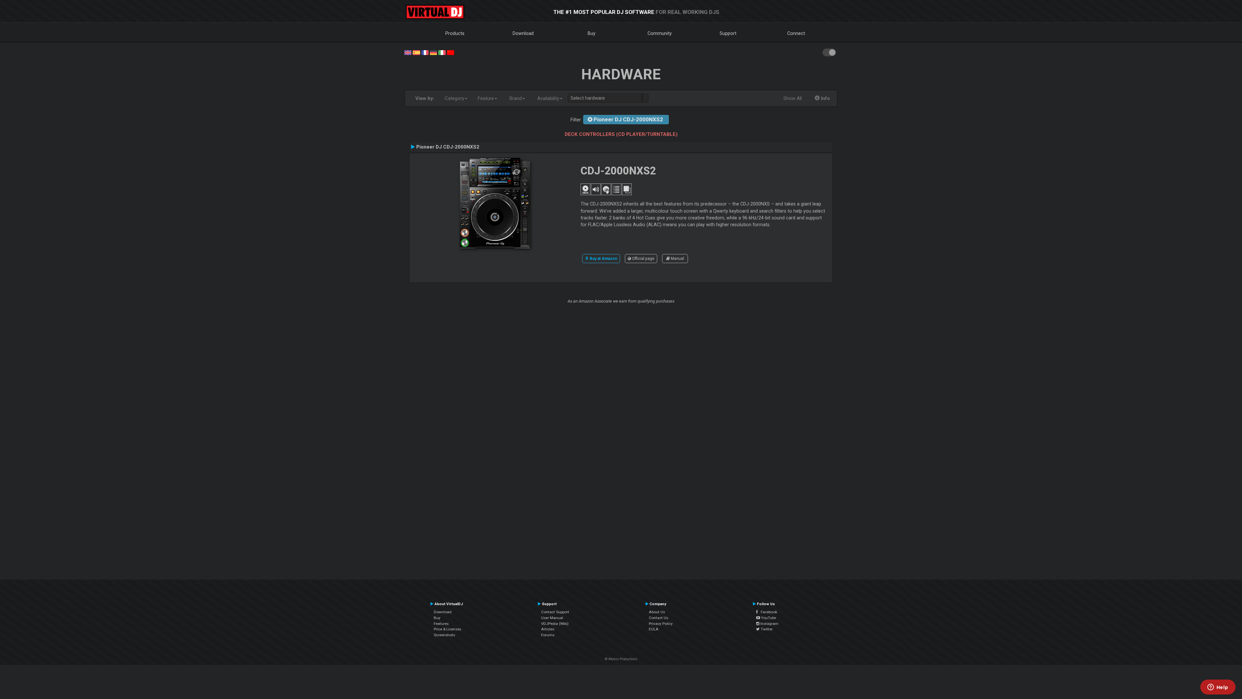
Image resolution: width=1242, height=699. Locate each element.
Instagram (769, 623)
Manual (677, 258)
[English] (407, 52)
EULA (654, 629)
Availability (548, 98)
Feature (486, 98)
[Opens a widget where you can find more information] (1218, 688)
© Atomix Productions (621, 659)
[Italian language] (441, 52)
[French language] (425, 52)
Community (660, 33)
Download (523, 33)
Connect (796, 33)
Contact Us (658, 618)
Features (441, 623)
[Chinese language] (450, 52)
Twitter (766, 629)
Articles (547, 629)
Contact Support (555, 612)
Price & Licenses (447, 629)
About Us (657, 612)
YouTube (768, 618)
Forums (547, 635)
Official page (642, 258)
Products (454, 33)
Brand (515, 98)
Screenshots (444, 635)
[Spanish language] (416, 52)
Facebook (767, 612)
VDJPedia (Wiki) (555, 623)
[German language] (433, 52)
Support (728, 33)
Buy (591, 33)
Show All (792, 98)
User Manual (552, 618)
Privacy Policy (661, 623)
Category (454, 98)
